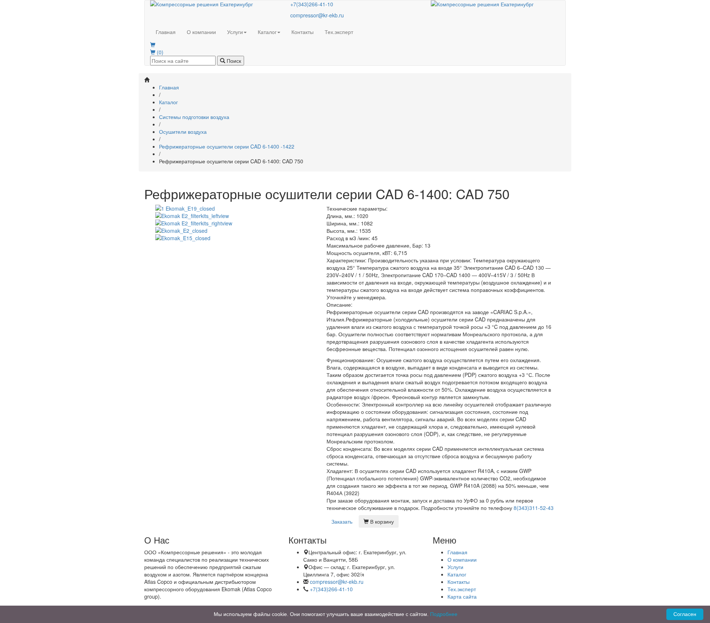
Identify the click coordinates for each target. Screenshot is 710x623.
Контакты (302, 31)
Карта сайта (462, 596)
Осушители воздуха (183, 131)
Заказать (341, 521)
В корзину (381, 521)
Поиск (233, 60)
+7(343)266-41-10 (311, 4)
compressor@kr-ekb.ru (317, 15)
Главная (166, 31)
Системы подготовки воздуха (194, 116)
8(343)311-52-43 (534, 507)
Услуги (235, 31)
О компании (201, 31)
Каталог (267, 31)
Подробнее (443, 614)
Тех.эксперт (339, 31)
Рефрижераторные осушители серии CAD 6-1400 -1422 (226, 146)
